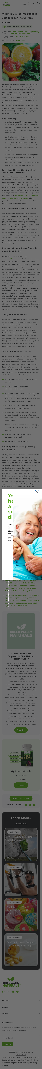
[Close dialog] (37, 492)
